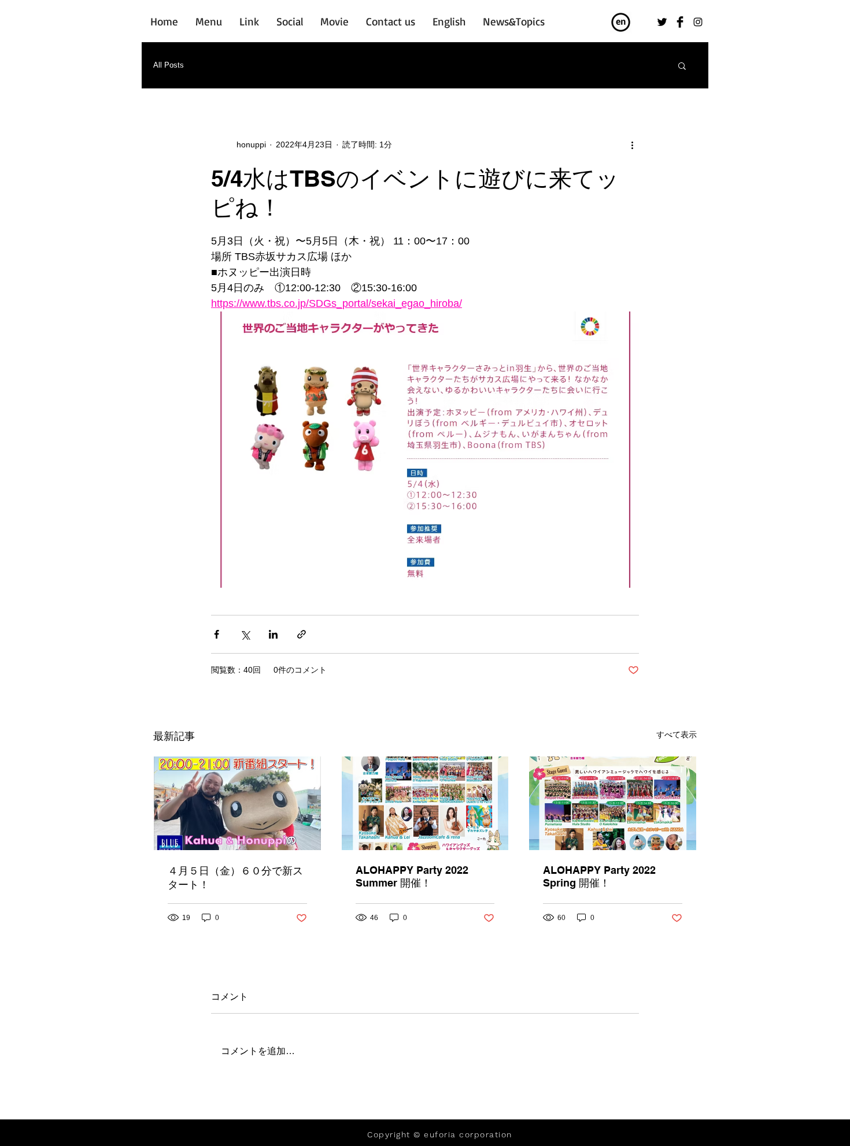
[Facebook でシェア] (216, 634)
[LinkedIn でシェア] (273, 634)
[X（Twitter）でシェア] (244, 634)
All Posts (168, 65)
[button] (682, 65)
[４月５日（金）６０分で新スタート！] (237, 803)
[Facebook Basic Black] (680, 22)
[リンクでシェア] (301, 634)
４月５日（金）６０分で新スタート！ (235, 878)
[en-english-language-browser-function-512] (621, 23)
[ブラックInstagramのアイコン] (698, 22)
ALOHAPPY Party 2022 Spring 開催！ (599, 876)
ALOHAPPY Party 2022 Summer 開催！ (412, 876)
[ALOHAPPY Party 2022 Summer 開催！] (425, 803)
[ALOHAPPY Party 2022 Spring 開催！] (612, 803)
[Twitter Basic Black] (662, 22)
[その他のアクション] (632, 144)
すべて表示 (676, 734)
